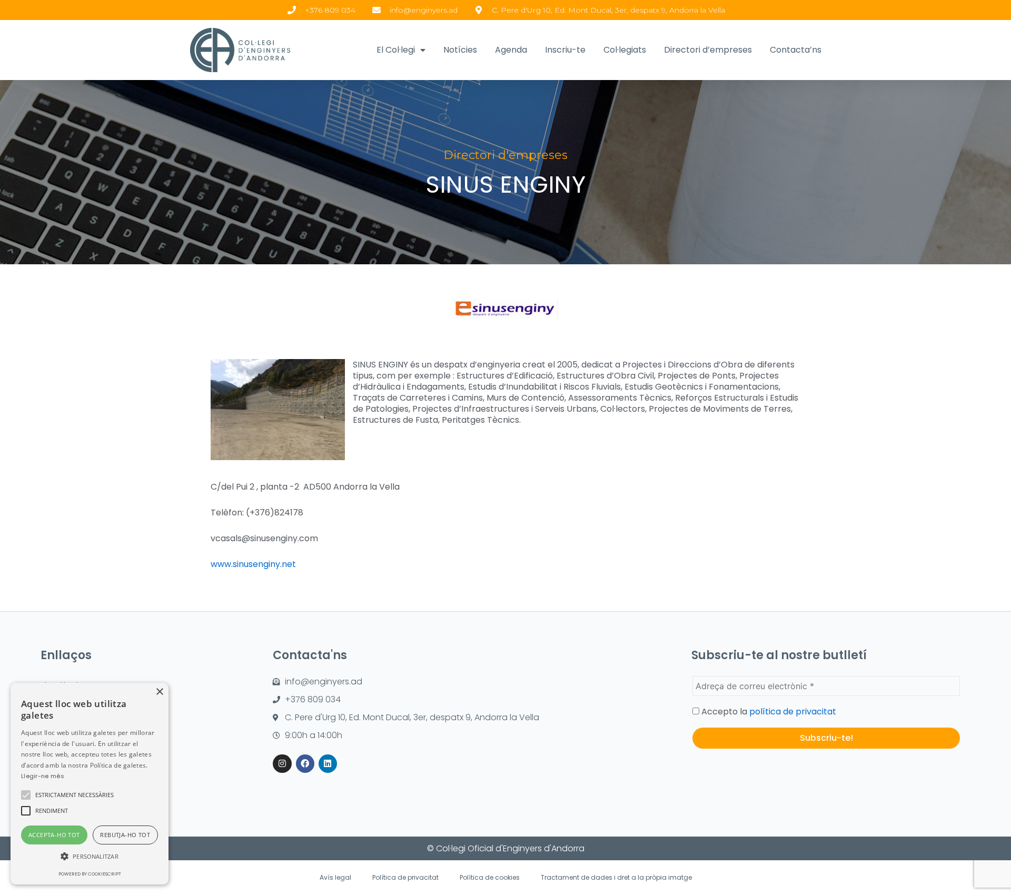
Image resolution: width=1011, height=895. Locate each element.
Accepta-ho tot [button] (54, 835)
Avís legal (335, 877)
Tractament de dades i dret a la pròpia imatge (616, 877)
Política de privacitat (405, 877)
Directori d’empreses (708, 50)
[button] (25, 795)
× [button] (159, 692)
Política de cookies (490, 877)
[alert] (89, 783)
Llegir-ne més (42, 776)
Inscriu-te (565, 50)
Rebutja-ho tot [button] (125, 835)
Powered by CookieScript (89, 874)
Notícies (460, 50)
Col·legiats (624, 50)
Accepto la (767, 712)
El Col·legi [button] (395, 50)
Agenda (511, 50)
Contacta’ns (795, 50)
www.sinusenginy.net (253, 564)
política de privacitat (792, 711)
